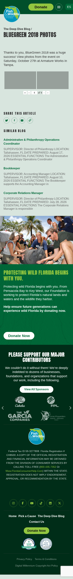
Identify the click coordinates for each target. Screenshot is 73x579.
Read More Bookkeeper (36, 176)
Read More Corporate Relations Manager (36, 200)
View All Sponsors (36, 389)
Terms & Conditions (46, 559)
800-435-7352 (48, 466)
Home (13, 516)
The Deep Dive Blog (51, 516)
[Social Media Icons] (13, 503)
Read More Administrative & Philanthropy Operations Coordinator (36, 149)
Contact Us (36, 521)
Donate (41, 7)
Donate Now (19, 336)
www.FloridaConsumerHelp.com (24, 470)
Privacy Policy (24, 559)
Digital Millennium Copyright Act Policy (36, 565)
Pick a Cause (27, 516)
